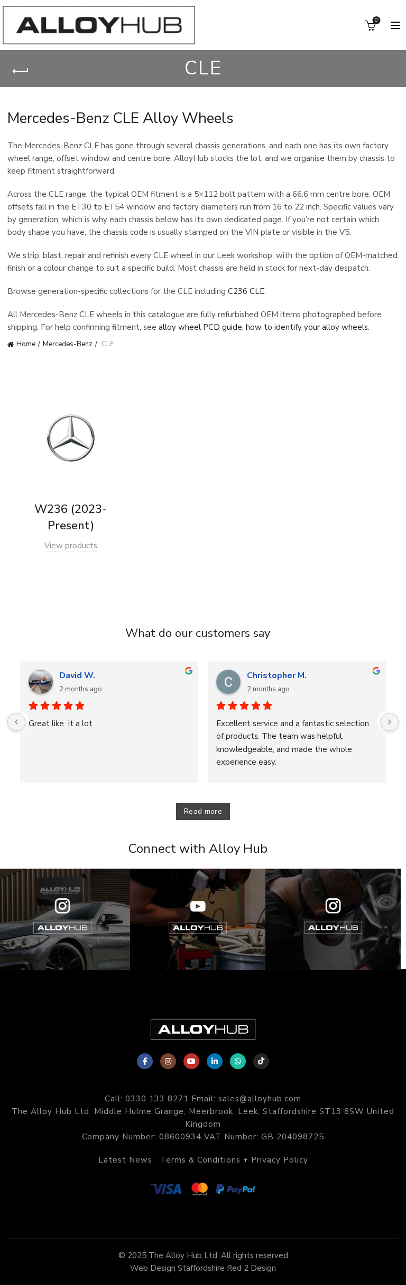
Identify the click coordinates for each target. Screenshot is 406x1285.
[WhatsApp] (238, 1061)
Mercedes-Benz (68, 344)
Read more (203, 811)
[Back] (20, 71)
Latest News (125, 1160)
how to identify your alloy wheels (307, 327)
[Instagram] (168, 1061)
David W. (77, 675)
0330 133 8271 (157, 1098)
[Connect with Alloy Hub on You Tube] (197, 919)
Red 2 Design (251, 1268)
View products (70, 545)
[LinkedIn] (215, 1061)
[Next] (390, 722)
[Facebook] (145, 1061)
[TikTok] (261, 1061)
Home (25, 344)
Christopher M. (277, 675)
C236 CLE (246, 291)
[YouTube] (191, 1061)
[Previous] (16, 722)
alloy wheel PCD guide (200, 327)
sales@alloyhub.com (259, 1098)
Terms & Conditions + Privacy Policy (234, 1160)
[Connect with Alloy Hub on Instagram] (333, 919)
